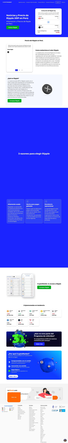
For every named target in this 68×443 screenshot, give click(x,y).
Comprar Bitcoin (41, 2)
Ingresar (58, 2)
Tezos (41, 439)
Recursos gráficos (32, 429)
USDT (41, 412)
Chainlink (41, 431)
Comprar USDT (31, 426)
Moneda (40, 16)
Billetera (30, 407)
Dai (40, 425)
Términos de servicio (21, 411)
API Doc (19, 407)
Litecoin (41, 422)
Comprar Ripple (14, 100)
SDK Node (19, 417)
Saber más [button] (13, 397)
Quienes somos (22, 2)
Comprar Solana (31, 421)
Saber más (39, 344)
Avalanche (42, 430)
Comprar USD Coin (32, 425)
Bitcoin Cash (42, 435)
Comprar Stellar (31, 412)
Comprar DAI (31, 416)
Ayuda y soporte (31, 430)
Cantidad (56, 16)
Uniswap (41, 429)
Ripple (41, 416)
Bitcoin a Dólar (42, 407)
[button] (63, 2)
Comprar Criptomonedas (31, 2)
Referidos (30, 408)
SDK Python (19, 416)
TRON (41, 426)
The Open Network (43, 442)
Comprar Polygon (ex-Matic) (33, 422)
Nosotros (19, 408)
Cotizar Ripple (12, 27)
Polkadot (41, 421)
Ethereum (42, 411)
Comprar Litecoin (32, 417)
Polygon (41, 420)
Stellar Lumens (42, 434)
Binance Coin (42, 413)
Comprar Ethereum (50, 2)
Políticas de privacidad (21, 412)
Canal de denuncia (21, 413)
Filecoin (41, 438)
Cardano (41, 417)
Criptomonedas (42, 408)
